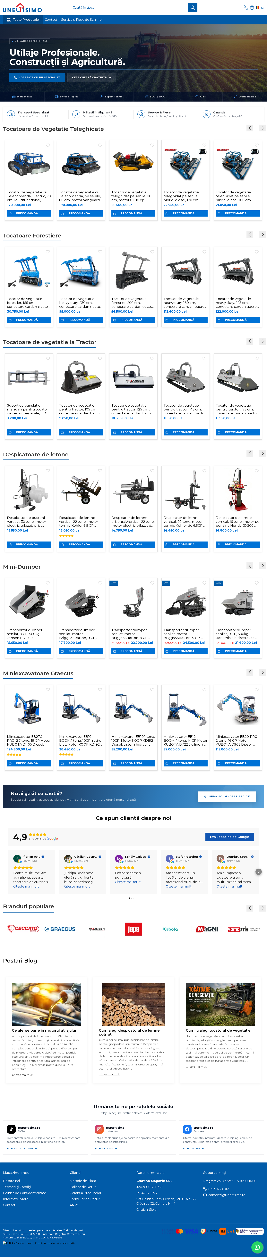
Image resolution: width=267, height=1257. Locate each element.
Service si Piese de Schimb (81, 19)
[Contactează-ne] (246, 7)
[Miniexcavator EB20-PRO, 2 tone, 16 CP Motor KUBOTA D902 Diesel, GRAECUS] (238, 709)
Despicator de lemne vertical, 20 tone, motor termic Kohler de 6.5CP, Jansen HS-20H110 (183, 521)
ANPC (74, 1205)
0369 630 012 (218, 1189)
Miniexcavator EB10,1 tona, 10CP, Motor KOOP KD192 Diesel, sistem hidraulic (133, 740)
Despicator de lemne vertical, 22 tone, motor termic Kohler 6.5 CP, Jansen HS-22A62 (78, 521)
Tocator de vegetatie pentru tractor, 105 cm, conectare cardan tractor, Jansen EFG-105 (80, 409)
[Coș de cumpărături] (252, 7)
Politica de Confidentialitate (24, 1193)
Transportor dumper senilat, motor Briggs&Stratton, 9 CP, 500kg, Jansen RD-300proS (182, 634)
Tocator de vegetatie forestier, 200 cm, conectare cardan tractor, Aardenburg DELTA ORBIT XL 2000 (132, 303)
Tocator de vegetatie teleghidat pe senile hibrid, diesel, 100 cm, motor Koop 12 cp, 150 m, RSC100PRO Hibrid (236, 196)
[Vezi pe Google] (17, 859)
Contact (51, 19)
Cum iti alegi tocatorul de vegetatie (218, 1030)
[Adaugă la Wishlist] (48, 145)
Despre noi (11, 1181)
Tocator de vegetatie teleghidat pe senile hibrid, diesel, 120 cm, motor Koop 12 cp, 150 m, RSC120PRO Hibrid (184, 196)
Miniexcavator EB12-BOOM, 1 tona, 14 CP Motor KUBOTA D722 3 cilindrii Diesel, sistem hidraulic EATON (185, 740)
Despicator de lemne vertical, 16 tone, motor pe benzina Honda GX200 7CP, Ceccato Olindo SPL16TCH (237, 521)
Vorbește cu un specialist (39, 77)
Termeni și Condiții (17, 1187)
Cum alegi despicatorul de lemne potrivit (129, 1032)
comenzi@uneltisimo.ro (226, 1195)
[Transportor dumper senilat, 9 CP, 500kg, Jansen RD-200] (29, 602)
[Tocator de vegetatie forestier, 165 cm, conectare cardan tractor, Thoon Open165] (29, 271)
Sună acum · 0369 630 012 (230, 796)
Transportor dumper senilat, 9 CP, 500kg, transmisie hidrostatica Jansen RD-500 (235, 634)
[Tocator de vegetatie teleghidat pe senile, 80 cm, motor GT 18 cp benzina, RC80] (133, 164)
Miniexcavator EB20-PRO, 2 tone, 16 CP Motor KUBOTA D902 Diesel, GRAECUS (237, 740)
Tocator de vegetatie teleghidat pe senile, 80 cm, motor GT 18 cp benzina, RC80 (131, 196)
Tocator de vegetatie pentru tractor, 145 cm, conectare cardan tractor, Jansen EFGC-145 (185, 409)
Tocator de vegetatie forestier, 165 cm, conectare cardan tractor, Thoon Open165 (28, 303)
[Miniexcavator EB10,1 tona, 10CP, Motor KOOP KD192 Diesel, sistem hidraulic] (133, 709)
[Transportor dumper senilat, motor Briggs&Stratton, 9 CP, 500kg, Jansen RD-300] (81, 602)
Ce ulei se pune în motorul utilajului (44, 1030)
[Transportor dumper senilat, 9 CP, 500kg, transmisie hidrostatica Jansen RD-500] (238, 602)
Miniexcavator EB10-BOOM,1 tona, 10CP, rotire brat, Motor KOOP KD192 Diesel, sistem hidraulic (80, 740)
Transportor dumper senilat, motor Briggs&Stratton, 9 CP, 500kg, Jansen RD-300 (78, 634)
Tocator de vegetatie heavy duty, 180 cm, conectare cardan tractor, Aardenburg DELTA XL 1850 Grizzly (185, 303)
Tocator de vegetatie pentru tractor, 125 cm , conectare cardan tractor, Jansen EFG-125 (132, 409)
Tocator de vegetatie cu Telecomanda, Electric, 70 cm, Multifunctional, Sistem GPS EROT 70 (29, 196)
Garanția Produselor (85, 1193)
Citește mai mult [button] (26, 886)
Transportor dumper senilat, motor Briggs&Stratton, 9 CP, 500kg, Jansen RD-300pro (133, 634)
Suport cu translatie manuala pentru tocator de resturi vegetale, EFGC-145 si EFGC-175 (29, 409)
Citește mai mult (22, 1074)
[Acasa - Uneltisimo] (22, 7)
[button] (8, 872)
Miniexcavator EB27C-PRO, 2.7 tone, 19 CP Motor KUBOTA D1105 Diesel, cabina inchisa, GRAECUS (29, 740)
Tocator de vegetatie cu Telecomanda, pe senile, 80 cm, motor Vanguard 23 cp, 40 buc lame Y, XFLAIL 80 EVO (80, 196)
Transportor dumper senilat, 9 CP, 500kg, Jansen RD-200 (24, 634)
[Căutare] (192, 7)
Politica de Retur (83, 1187)
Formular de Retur (85, 1199)
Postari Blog (20, 960)
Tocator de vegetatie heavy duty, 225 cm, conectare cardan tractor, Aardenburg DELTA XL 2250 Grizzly (237, 303)
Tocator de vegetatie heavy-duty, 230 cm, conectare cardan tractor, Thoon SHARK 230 (80, 303)
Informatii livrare (15, 1199)
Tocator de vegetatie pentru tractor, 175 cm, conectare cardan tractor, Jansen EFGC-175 (237, 409)
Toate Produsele (26, 19)
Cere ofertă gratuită (89, 77)
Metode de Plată (83, 1181)
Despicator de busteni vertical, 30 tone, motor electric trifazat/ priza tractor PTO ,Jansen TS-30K (27, 521)
